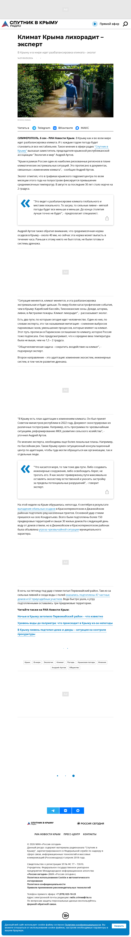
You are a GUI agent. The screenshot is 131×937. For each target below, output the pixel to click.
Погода (70, 662)
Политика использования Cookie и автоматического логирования (58, 879)
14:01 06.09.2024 (25, 58)
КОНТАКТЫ (89, 835)
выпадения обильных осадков (36, 509)
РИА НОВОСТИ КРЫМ (47, 835)
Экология (48, 662)
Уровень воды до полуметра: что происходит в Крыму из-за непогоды (65, 623)
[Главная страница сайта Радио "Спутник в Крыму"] (30, 24)
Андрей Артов (59, 667)
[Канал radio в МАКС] (78, 810)
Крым (27, 662)
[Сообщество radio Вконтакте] (65, 810)
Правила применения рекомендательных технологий (59, 888)
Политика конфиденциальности (46, 884)
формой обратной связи (41, 904)
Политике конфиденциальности (83, 925)
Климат (60, 662)
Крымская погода (86, 662)
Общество (74, 667)
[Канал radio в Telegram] (53, 810)
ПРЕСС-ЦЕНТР (72, 835)
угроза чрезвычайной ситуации (59, 530)
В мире (37, 662)
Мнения (102, 662)
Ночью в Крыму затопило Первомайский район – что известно (60, 617)
